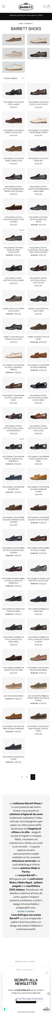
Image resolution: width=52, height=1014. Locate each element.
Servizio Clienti (25, 962)
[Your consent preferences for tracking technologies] (4, 1009)
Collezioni (28, 23)
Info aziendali (25, 970)
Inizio (21, 23)
